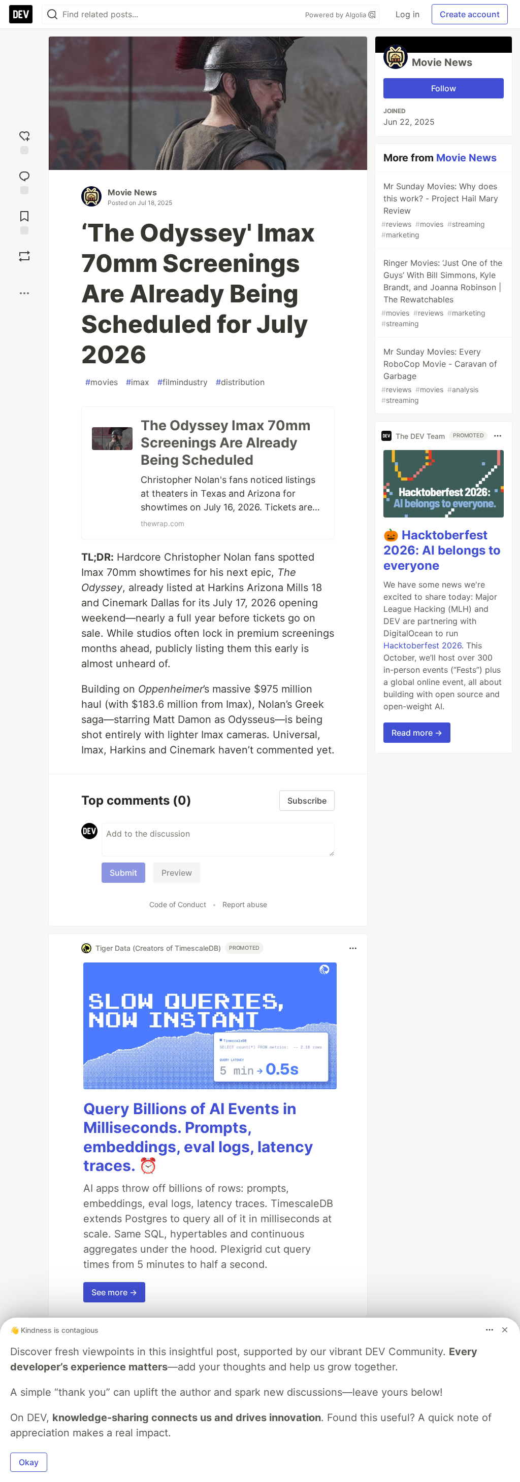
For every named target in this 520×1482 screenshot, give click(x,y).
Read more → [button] (417, 733)
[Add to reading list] (24, 221)
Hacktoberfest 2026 (422, 645)
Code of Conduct (177, 904)
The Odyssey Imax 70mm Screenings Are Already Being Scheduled (226, 442)
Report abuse (244, 904)
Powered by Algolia (336, 15)
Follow (443, 88)
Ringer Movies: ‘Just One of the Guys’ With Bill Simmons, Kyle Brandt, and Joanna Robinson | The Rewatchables (441, 293)
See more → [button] (114, 1292)
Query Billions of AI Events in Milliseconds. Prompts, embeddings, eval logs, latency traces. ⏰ (198, 1137)
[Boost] (24, 256)
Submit (123, 873)
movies (101, 382)
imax (137, 382)
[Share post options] (24, 293)
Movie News (132, 192)
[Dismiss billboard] (505, 1330)
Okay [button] (29, 1462)
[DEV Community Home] (21, 14)
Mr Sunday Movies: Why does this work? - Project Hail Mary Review (439, 210)
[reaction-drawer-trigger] (24, 141)
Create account (470, 14)
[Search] (52, 14)
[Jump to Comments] (24, 181)
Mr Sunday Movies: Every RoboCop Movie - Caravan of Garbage (439, 375)
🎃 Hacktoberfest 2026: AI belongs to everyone (442, 550)
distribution (240, 382)
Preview (176, 873)
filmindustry (182, 382)
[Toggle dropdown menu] (353, 948)
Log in (407, 14)
